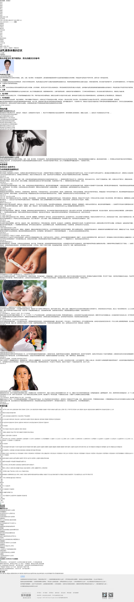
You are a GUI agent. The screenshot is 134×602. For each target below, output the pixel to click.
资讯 (1, 4)
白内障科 (2, 499)
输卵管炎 (36, 474)
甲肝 (15, 432)
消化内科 (17, 419)
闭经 (18, 474)
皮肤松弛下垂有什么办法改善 (8, 542)
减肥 (1, 10)
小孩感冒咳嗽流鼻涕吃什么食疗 (56, 579)
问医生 (2, 26)
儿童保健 (11, 450)
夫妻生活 (2, 464)
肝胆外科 (40, 422)
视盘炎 (9, 573)
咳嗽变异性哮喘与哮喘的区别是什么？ (85, 584)
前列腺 (11, 412)
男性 (7, 20)
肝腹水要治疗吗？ (42, 579)
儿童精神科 (19, 438)
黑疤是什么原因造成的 (53, 581)
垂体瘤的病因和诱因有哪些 (7, 121)
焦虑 (25, 468)
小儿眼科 (52, 438)
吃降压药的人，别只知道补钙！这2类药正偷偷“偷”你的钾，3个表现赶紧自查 (21, 562)
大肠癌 (72, 447)
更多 (6, 508)
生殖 (59, 409)
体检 (9, 20)
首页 (1, 2)
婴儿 (17, 471)
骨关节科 (2, 429)
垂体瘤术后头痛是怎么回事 (7, 127)
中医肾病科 (37, 453)
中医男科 (93, 453)
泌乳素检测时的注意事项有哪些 (8, 124)
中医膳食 (2, 453)
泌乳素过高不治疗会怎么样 (7, 129)
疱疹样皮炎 (27, 573)
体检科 (53, 409)
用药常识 (18, 477)
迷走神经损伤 (40, 573)
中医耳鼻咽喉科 (119, 453)
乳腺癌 (21, 447)
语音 (4, 17)
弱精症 (62, 474)
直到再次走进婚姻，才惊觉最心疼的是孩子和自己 (13, 358)
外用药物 (8, 477)
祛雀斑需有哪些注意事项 (40, 581)
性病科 (6, 425)
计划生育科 (20, 416)
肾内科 (32, 419)
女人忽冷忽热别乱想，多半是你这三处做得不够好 (13, 319)
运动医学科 (13, 495)
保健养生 (6, 450)
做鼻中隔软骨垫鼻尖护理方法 (8, 536)
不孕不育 (70, 409)
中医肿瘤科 (82, 453)
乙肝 (1, 432)
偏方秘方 (13, 477)
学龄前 (24, 471)
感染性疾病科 (91, 409)
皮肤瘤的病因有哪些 (48, 584)
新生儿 (14, 471)
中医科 (49, 409)
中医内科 (76, 453)
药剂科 (75, 409)
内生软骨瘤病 (48, 573)
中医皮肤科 (99, 453)
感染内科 (36, 419)
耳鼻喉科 (2, 435)
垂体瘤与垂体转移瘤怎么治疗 (8, 122)
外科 (11, 409)
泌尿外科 (21, 422)
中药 (4, 477)
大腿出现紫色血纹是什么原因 (8, 227)
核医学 (22, 458)
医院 (1, 7)
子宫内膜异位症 (78, 474)
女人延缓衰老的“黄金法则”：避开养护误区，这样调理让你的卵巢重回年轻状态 (21, 565)
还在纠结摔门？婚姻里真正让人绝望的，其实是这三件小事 (16, 307)
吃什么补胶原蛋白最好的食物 (8, 520)
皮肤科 (2, 425)
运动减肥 (2, 461)
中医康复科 (59, 453)
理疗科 (26, 458)
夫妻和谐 (23, 464)
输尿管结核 (33, 573)
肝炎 (12, 432)
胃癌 (10, 447)
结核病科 (6, 489)
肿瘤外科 (93, 447)
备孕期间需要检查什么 (6, 242)
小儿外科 (31, 438)
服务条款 (57, 592)
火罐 (10, 453)
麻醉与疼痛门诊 (8, 492)
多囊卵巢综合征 (12, 474)
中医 (1, 20)
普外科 (16, 422)
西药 (1, 477)
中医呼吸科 (105, 453)
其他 (27, 471)
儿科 (31, 409)
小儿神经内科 (78, 438)
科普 (1, 15)
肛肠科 (2, 422)
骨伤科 (24, 429)
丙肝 (17, 432)
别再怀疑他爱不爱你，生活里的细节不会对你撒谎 (13, 391)
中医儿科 (65, 453)
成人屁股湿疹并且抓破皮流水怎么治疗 (96, 581)
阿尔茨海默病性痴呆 (58, 573)
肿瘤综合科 (114, 447)
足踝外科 (17, 429)
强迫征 (22, 468)
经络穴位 (14, 453)
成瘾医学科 (38, 468)
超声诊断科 (16, 458)
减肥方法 (23, 461)
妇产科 (5, 409)
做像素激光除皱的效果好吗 (7, 526)
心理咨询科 (44, 468)
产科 (1, 416)
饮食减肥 (7, 461)
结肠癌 (42, 447)
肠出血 (5, 573)
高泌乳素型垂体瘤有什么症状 (9, 157)
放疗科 (108, 447)
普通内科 (51, 419)
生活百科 (2, 18)
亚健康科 (19, 495)
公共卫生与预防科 (5, 495)
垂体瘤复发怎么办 (9, 111)
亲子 (12, 20)
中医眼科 (6, 455)
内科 (8, 409)
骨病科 (7, 429)
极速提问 (7, 105)
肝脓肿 (25, 432)
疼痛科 (47, 419)
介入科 (112, 409)
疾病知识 (3, 167)
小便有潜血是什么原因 (6, 184)
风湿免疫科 (57, 419)
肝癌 (79, 447)
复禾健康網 (75, 592)
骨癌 (32, 447)
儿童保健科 (25, 438)
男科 (1, 409)
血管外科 (6, 422)
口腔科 (7, 435)
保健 (1, 12)
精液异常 (70, 474)
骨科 (20, 409)
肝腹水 (32, 432)
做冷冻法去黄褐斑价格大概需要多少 (10, 539)
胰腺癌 (54, 447)
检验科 (7, 458)
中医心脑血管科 (45, 453)
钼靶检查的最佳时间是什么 (7, 352)
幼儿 (20, 471)
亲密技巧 (31, 464)
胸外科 (36, 422)
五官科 (27, 409)
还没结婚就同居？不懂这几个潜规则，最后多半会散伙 (15, 235)
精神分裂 (13, 468)
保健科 (45, 409)
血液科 (28, 419)
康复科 (81, 409)
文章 (7, 17)
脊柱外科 (11, 429)
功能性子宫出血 (47, 474)
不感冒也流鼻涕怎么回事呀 (7, 552)
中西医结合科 (128, 453)
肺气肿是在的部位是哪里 (71, 579)
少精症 (21, 474)
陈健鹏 (2, 74)
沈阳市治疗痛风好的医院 (69, 584)
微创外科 (11, 422)
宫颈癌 (2, 447)
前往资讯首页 (3, 570)
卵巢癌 (29, 447)
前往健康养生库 (4, 403)
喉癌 (69, 447)
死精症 (66, 474)
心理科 (5, 46)
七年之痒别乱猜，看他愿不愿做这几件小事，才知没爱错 (15, 397)
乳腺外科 (46, 422)
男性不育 (90, 474)
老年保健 (32, 450)
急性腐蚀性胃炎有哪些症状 (7, 533)
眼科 (108, 409)
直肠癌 (50, 447)
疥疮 (1, 573)
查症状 (2, 28)
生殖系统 (2, 412)
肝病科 (23, 409)
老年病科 (42, 419)
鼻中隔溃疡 (20, 573)
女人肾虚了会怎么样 (5, 215)
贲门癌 (89, 447)
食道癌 (76, 447)
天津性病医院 (58, 584)
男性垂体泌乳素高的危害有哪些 (8, 114)
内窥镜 (42, 458)
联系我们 (51, 592)
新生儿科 (7, 438)
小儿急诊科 (7, 486)
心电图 (38, 458)
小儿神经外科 (86, 438)
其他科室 (104, 409)
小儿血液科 (106, 438)
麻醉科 (2, 492)
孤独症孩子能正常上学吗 (7, 546)
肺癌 (82, 447)
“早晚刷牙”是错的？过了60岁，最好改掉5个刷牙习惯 (14, 567)
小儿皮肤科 (100, 438)
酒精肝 (21, 432)
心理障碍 (2, 468)
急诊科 (85, 409)
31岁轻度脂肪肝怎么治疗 (80, 581)
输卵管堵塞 (31, 474)
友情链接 (22, 576)
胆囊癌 (46, 447)
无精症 (25, 474)
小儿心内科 (127, 438)
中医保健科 (20, 453)
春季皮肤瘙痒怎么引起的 (66, 581)
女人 (21, 20)
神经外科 (26, 422)
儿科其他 (13, 438)
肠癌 (13, 447)
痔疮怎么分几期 (4, 177)
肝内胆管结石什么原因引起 (7, 513)
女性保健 (17, 450)
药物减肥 (18, 461)
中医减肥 (13, 461)
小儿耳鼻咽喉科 (45, 438)
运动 (15, 20)
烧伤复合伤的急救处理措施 (85, 579)
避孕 (27, 464)
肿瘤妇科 (98, 447)
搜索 (16, 22)
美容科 (6, 443)
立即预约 (2, 105)
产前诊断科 (27, 416)
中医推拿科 (112, 453)
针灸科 (7, 453)
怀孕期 (5, 471)
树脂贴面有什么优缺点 (6, 190)
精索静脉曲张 (3, 474)
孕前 (1, 471)
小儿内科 (2, 438)
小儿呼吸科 (93, 438)
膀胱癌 (63, 447)
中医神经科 (31, 453)
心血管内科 (23, 419)
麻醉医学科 (99, 409)
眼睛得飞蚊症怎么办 (5, 202)
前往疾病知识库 (4, 234)
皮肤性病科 (15, 409)
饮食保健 (22, 450)
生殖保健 (18, 464)
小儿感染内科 (16, 440)
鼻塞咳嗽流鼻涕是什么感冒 (7, 510)
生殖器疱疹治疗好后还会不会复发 (28, 579)
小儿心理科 (63, 438)
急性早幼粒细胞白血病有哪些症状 (9, 529)
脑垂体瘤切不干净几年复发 (7, 117)
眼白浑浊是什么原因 (5, 209)
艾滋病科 (11, 489)
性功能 (7, 412)
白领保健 (27, 450)
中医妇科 (87, 453)
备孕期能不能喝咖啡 (25, 584)
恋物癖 (18, 468)
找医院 (2, 23)
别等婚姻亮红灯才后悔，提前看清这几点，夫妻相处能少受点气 (17, 274)
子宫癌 (17, 447)
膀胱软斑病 (14, 573)
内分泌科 (6, 419)
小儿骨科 (71, 438)
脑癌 (35, 447)
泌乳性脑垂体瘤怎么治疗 (7, 116)
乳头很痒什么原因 (5, 221)
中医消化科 (53, 453)
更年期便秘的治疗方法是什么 (8, 523)
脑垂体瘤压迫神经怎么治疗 (7, 125)
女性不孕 (85, 474)
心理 (4, 20)
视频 (1, 17)
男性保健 (38, 450)
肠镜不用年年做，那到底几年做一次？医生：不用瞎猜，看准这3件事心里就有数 (22, 563)
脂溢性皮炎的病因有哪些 (26, 581)
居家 (18, 20)
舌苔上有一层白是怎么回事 (7, 196)
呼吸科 (2, 419)
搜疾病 (2, 25)
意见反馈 (63, 592)
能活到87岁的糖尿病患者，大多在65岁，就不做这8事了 (15, 568)
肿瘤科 (11, 48)
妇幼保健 (8, 416)
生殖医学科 (14, 416)
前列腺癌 (6, 447)
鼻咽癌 (58, 447)
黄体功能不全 (56, 474)
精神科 (28, 468)
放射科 (11, 458)
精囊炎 (41, 474)
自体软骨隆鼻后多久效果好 (7, 516)
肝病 (28, 432)
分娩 (8, 471)
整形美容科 (36, 409)
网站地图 (69, 592)
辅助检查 (2, 458)
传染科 (2, 489)
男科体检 (46, 458)
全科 (78, 409)
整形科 (2, 443)
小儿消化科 (113, 438)
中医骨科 (70, 453)
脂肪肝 (9, 432)
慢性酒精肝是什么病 (101, 584)
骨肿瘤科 (103, 447)
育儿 (1, 9)
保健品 (2, 450)
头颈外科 (14, 435)
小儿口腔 (57, 438)
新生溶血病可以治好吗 (6, 171)
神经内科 (11, 419)
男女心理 (7, 464)
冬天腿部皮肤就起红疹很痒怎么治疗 (29, 586)
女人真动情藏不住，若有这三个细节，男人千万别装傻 (15, 313)
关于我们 (39, 592)
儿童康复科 (37, 438)
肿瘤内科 (16, 48)
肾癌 (66, 447)
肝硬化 (5, 432)
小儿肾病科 (10, 440)
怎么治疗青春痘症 (98, 579)
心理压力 (7, 468)
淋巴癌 (25, 447)
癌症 (85, 447)
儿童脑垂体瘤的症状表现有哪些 (8, 119)
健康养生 (11, 167)
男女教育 (13, 464)
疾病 (1, 5)
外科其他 (31, 422)
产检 (11, 471)
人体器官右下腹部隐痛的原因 (8, 549)
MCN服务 (45, 592)
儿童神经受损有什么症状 (7, 555)
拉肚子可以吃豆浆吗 (37, 584)
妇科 (4, 416)
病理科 (34, 458)
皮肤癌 (38, 447)
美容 (1, 13)
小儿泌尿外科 (120, 438)
